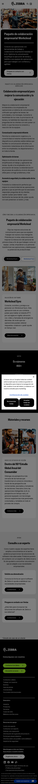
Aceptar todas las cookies (26, 403)
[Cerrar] (33, 377)
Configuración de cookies (19, 395)
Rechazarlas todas (11, 403)
